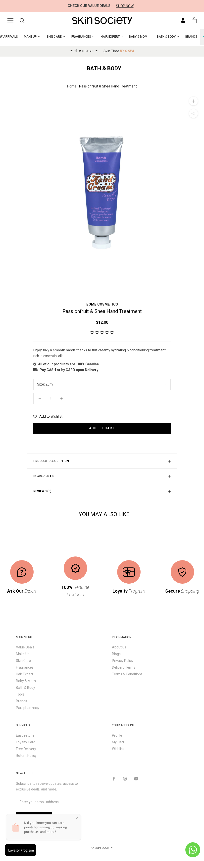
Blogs (116, 654)
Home (72, 86)
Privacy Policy (122, 661)
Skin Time (118, 51)
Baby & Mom (26, 681)
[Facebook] (113, 779)
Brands (21, 701)
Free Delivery (26, 749)
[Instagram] (125, 779)
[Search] (22, 20)
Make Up (23, 654)
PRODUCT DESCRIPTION (51, 461)
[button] (102, 332)
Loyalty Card (25, 742)
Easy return (25, 735)
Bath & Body (25, 688)
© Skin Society (102, 848)
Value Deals (25, 647)
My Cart (118, 742)
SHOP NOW (125, 6)
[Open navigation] (10, 20)
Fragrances (25, 667)
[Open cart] (194, 20)
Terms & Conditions (127, 674)
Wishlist (118, 749)
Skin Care (23, 661)
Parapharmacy (27, 708)
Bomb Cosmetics (102, 304)
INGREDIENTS (43, 476)
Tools (20, 694)
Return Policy (26, 756)
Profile (117, 735)
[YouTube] (136, 779)
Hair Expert (24, 674)
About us (119, 647)
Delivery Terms (123, 667)
